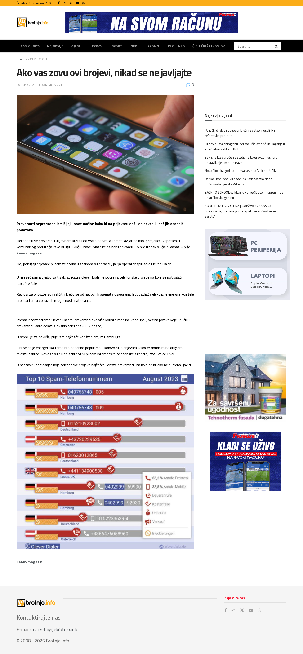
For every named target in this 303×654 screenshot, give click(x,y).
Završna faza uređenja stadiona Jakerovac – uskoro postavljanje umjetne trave (241, 160)
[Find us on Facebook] (59, 3)
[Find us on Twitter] (70, 3)
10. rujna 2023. (26, 84)
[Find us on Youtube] (77, 3)
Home (20, 59)
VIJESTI (76, 46)
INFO (133, 46)
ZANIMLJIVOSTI (37, 59)
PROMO (153, 46)
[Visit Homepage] (33, 22)
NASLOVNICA (30, 46)
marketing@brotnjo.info (54, 629)
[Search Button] (276, 46)
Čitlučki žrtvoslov (208, 46)
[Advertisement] (245, 533)
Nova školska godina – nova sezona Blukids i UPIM (241, 170)
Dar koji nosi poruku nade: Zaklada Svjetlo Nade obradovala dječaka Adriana (238, 181)
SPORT (117, 46)
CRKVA (97, 46)
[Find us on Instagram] (64, 3)
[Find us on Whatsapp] (83, 3)
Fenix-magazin (29, 253)
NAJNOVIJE (55, 46)
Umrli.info (176, 46)
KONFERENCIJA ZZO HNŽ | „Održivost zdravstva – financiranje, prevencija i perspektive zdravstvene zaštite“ (240, 211)
